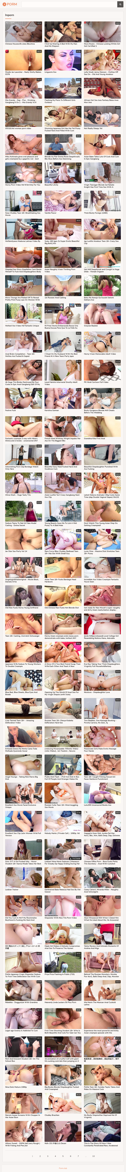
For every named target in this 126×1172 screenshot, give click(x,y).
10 (93, 1156)
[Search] (120, 4)
